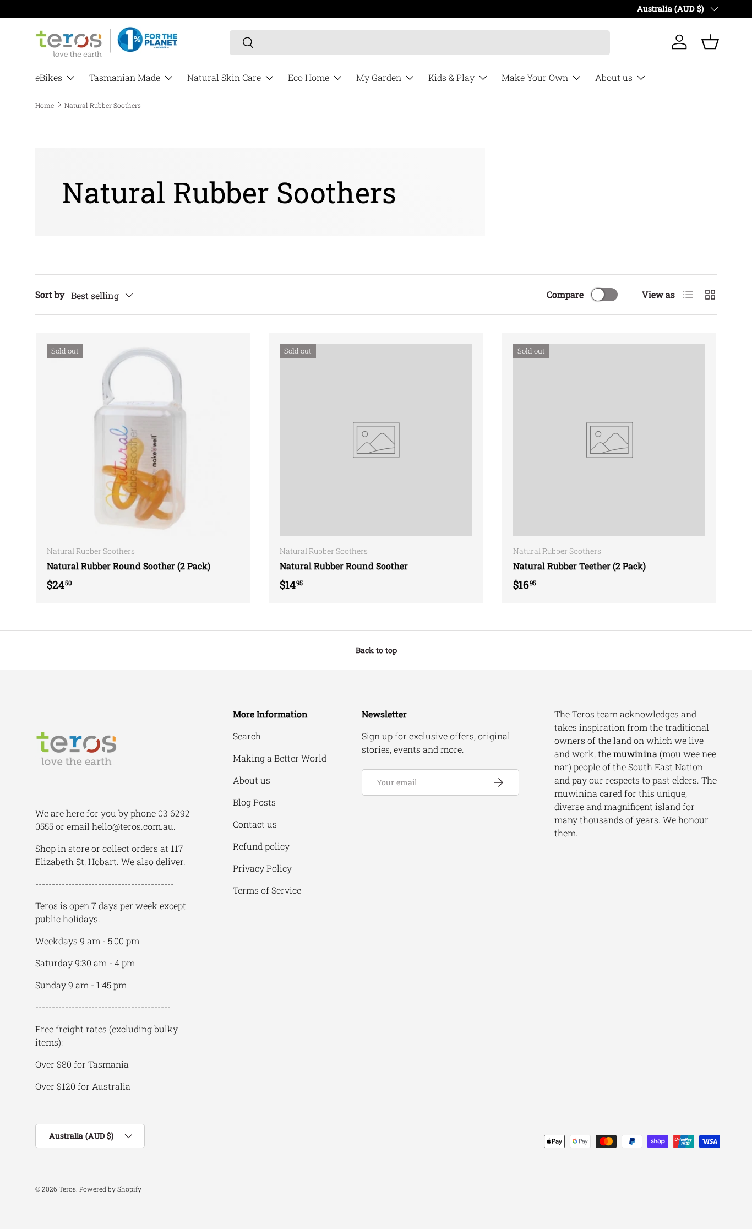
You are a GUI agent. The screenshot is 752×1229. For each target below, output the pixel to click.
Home (44, 105)
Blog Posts (254, 802)
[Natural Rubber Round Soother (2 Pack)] (143, 440)
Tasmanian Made (124, 77)
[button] (710, 42)
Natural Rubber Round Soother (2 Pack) (128, 566)
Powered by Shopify (110, 1188)
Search (247, 736)
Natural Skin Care (224, 77)
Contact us (255, 824)
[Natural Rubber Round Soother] (376, 440)
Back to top (376, 650)
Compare (565, 294)
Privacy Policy (262, 868)
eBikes (48, 77)
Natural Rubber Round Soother (344, 566)
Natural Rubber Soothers (102, 105)
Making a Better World (279, 758)
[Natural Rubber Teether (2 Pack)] (609, 440)
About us (614, 77)
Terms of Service (267, 890)
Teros (67, 1188)
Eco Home (308, 77)
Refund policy (261, 846)
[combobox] (420, 42)
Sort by (49, 294)
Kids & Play (451, 77)
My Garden (378, 77)
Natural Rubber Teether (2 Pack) (579, 566)
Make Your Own (535, 77)
